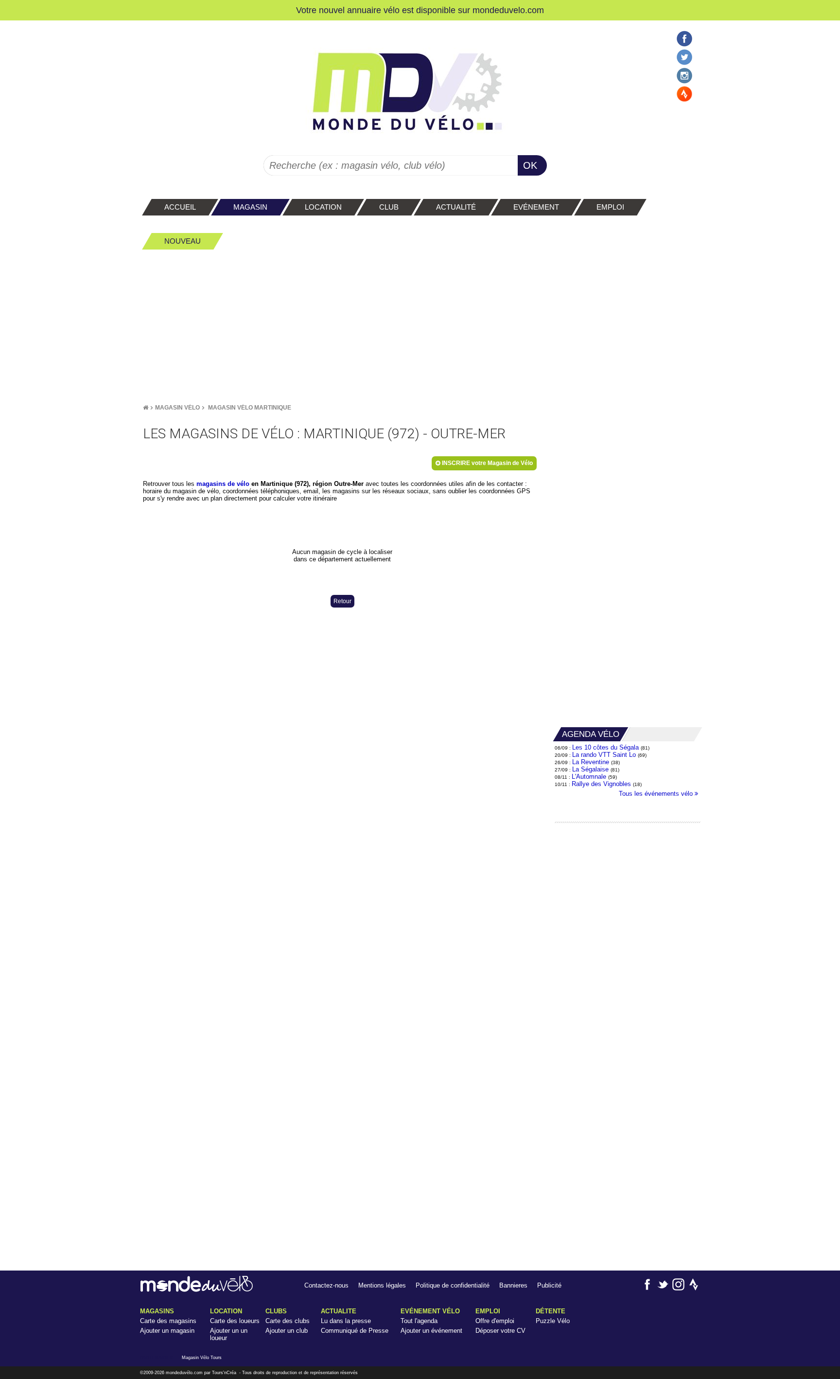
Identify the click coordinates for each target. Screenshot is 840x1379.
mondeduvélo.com (184, 1372)
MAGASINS (157, 1311)
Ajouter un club (286, 1330)
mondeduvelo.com (508, 10)
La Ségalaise (590, 769)
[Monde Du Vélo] (145, 407)
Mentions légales (382, 1285)
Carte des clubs (287, 1321)
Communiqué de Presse (354, 1330)
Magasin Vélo (177, 407)
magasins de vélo (222, 483)
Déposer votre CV (500, 1330)
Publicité (549, 1285)
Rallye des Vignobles (601, 784)
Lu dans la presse (346, 1321)
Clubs (276, 1311)
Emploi (487, 1311)
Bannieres (513, 1285)
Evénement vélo (430, 1311)
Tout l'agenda (419, 1321)
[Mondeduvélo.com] (196, 1289)
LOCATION (226, 1311)
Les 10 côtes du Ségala (605, 747)
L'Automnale (589, 776)
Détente (550, 1311)
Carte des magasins (168, 1321)
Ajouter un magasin (167, 1330)
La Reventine (591, 762)
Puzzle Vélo (553, 1321)
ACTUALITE (338, 1311)
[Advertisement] (420, 326)
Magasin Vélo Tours (202, 1357)
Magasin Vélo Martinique (249, 407)
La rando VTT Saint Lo (604, 754)
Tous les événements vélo (657, 793)
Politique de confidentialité (453, 1285)
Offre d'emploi (494, 1321)
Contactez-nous (326, 1285)
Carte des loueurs (235, 1321)
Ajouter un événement (431, 1330)
